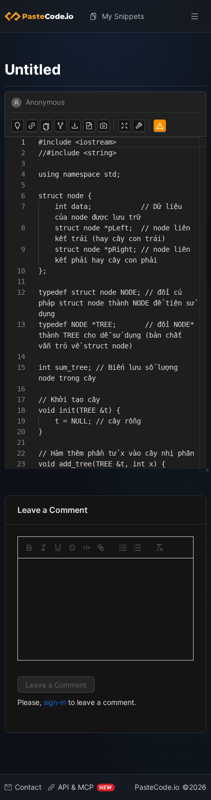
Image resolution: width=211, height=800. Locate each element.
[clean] (159, 548)
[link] (101, 548)
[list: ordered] (123, 548)
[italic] (43, 548)
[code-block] (86, 548)
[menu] (106, 16)
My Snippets (123, 16)
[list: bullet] (137, 548)
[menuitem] (43, 16)
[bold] (29, 548)
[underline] (58, 548)
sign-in (55, 702)
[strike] (72, 548)
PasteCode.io (157, 787)
